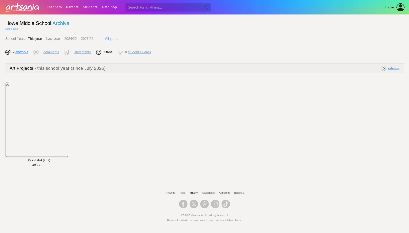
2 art (39, 165)
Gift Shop (109, 7)
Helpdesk (239, 192)
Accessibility (208, 192)
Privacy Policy (234, 220)
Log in (389, 7)
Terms (182, 192)
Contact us (224, 192)
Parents (72, 7)
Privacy (194, 192)
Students (90, 7)
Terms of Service (214, 220)
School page (11, 28)
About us (170, 192)
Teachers (54, 7)
